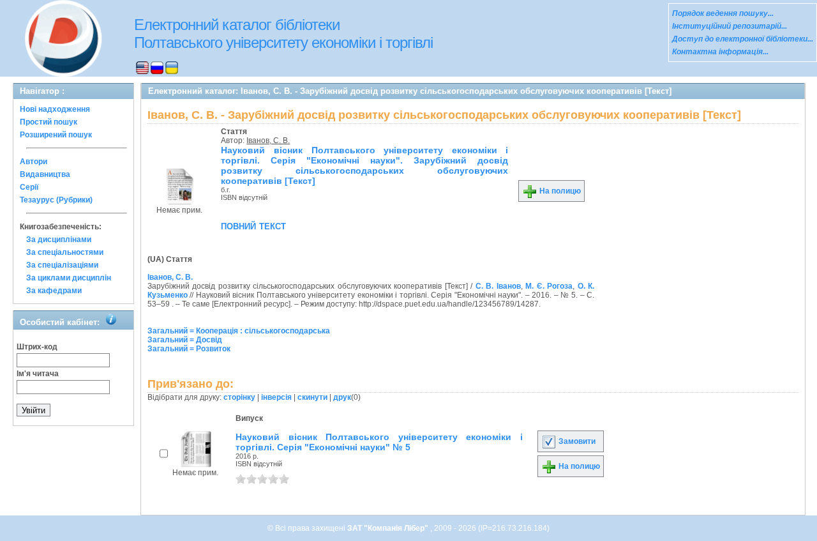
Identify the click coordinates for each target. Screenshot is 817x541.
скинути (312, 397)
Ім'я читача (38, 373)
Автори (33, 161)
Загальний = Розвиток (188, 348)
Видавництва (45, 174)
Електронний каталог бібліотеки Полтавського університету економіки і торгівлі (283, 33)
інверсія (276, 397)
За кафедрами (54, 290)
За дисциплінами (58, 239)
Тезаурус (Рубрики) (56, 199)
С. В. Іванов (498, 286)
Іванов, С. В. (268, 140)
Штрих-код (37, 346)
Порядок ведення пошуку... (723, 13)
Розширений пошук (56, 134)
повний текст (253, 225)
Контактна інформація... (720, 51)
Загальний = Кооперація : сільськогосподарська (238, 330)
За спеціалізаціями (62, 265)
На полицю (559, 191)
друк (342, 397)
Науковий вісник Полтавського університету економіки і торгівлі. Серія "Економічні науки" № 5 (379, 442)
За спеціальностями (64, 252)
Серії (29, 187)
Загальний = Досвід (184, 339)
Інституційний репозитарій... (729, 26)
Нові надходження (55, 109)
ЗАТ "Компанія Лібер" (388, 528)
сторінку (239, 397)
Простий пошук (48, 122)
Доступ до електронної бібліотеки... (742, 38)
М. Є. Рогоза (549, 286)
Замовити (576, 441)
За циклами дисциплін (68, 277)
